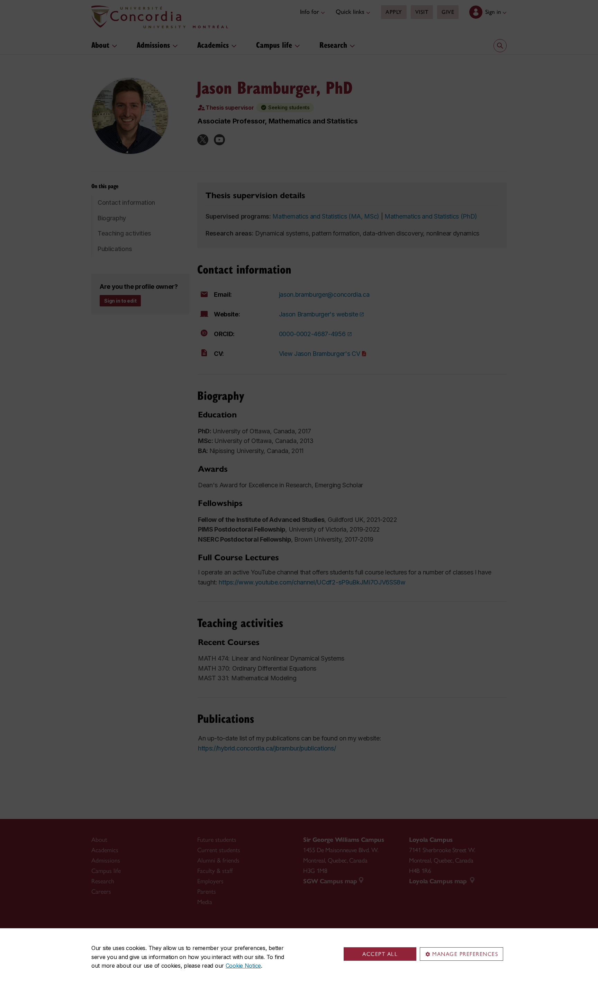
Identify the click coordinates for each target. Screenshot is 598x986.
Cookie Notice (243, 965)
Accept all (380, 954)
